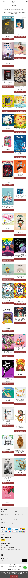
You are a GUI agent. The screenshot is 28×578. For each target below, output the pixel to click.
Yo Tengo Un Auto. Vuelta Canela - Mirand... (20, 348)
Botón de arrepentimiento (14, 569)
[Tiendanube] (14, 565)
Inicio (2, 511)
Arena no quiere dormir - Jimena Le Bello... (20, 32)
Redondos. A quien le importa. (20, 87)
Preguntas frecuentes (19, 517)
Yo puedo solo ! (20, 276)
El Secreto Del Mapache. (7, 447)
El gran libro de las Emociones (20, 153)
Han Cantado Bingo (7, 34)
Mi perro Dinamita (7, 107)
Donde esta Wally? (7, 298)
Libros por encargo (18, 514)
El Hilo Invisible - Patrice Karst (8, 226)
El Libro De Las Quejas (7, 206)
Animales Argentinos (20, 470)
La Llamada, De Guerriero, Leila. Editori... (8, 478)
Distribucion (17, 519)
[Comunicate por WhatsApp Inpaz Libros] (25, 567)
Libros (15, 511)
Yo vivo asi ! (7, 275)
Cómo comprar (4, 514)
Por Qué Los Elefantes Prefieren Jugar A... (20, 196)
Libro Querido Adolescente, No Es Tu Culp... (20, 255)
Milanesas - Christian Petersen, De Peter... (20, 451)
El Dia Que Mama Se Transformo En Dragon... (20, 400)
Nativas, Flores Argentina (7, 500)
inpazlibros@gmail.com (8, 547)
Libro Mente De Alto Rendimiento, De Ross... (7, 61)
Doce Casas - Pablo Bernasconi (7, 421)
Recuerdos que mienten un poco (8, 82)
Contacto (3, 519)
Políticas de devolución (6, 517)
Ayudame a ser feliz (20, 107)
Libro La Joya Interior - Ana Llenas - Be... (20, 427)
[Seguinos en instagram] (2, 555)
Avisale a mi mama (8, 256)
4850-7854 (5, 545)
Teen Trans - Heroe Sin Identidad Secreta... (7, 352)
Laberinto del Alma (7, 147)
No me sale (20, 174)
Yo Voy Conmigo (20, 230)
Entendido (14, 576)
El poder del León (20, 128)
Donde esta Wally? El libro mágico (20, 299)
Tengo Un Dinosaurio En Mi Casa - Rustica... (20, 319)
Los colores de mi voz (20, 54)
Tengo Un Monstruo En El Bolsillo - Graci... (7, 379)
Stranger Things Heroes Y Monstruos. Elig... (8, 180)
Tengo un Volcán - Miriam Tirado (20, 373)
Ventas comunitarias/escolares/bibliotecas (9, 523)
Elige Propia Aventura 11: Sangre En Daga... (7, 326)
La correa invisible (7, 127)
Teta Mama (7, 399)
